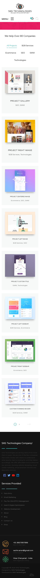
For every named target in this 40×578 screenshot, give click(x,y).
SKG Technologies (18, 570)
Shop (6, 525)
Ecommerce (10, 53)
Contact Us (8, 521)
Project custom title (20, 281)
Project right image (20, 150)
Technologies (20, 60)
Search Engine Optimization (14, 505)
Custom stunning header (20, 409)
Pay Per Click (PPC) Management (16, 501)
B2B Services (27, 45)
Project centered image (20, 196)
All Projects (12, 45)
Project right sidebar (20, 366)
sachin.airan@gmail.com (23, 550)
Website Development (12, 509)
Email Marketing (10, 497)
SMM (32, 53)
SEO (23, 53)
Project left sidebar (20, 324)
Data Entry (8, 493)
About (6, 513)
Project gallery (20, 101)
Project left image (20, 239)
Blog (5, 517)
